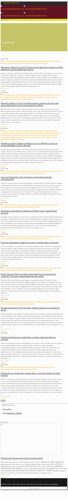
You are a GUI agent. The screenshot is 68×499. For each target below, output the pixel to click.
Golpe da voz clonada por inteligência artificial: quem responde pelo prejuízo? (29, 211)
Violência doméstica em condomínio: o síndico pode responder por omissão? (28, 338)
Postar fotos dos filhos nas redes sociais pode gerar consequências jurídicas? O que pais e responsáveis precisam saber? (28, 275)
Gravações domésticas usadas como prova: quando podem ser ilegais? (30, 242)
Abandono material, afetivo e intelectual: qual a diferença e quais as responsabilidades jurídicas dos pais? (29, 144)
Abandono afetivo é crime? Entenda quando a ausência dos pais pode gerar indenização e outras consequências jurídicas (30, 104)
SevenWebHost (54, 484)
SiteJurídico (39, 484)
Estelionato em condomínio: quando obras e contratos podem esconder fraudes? (30, 374)
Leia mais (3, 90)
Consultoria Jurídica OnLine (11, 2)
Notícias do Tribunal (14, 413)
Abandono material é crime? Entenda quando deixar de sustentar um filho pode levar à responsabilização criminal (32, 68)
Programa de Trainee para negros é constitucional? (22, 458)
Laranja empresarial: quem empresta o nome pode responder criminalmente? (26, 178)
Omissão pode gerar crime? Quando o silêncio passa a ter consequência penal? (30, 308)
